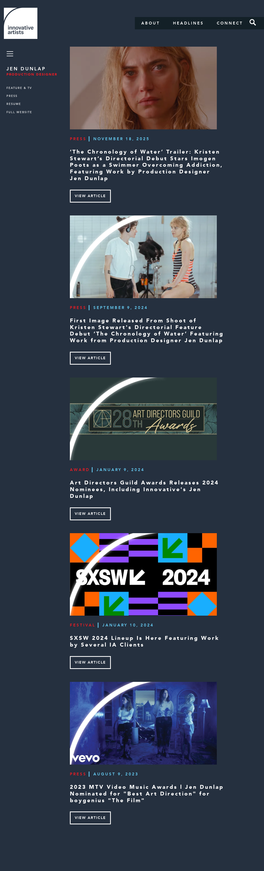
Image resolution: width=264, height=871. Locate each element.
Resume (13, 104)
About (150, 23)
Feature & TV (19, 88)
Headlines (188, 23)
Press (12, 96)
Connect (230, 23)
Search (253, 22)
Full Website (19, 112)
